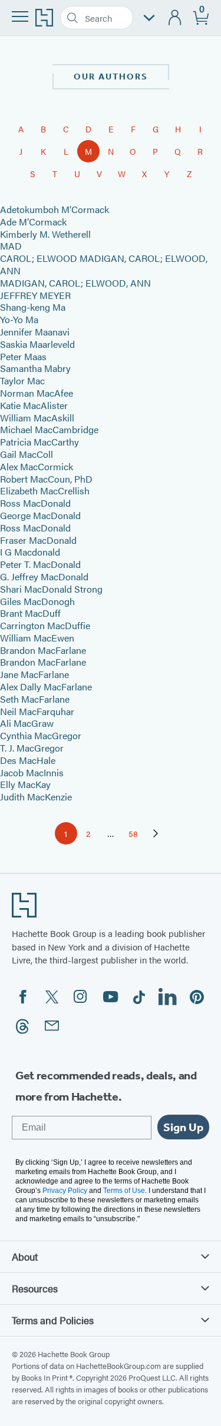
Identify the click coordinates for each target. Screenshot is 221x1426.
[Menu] (20, 16)
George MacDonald (40, 515)
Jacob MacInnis (32, 772)
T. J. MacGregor (32, 747)
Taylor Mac (22, 380)
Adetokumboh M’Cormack (54, 209)
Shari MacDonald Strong (51, 589)
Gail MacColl (26, 454)
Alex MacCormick (36, 466)
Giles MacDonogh (37, 601)
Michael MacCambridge (49, 429)
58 (136, 835)
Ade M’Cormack (33, 221)
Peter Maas (23, 356)
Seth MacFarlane (35, 699)
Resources (35, 1288)
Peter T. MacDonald (40, 564)
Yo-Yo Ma (19, 319)
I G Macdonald (30, 552)
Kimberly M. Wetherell (45, 234)
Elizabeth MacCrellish (45, 490)
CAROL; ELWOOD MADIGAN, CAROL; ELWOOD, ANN (103, 264)
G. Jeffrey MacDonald (44, 576)
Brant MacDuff (30, 613)
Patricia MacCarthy (39, 441)
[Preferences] (149, 18)
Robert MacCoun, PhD (46, 479)
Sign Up (183, 1127)
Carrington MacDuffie (45, 625)
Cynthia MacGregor (40, 735)
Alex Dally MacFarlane (46, 686)
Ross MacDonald (35, 503)
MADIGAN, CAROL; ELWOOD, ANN (75, 283)
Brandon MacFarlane (43, 650)
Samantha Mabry (35, 368)
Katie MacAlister (34, 405)
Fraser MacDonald (38, 540)
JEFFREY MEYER (35, 295)
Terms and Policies (53, 1320)
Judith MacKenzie (36, 796)
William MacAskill (37, 417)
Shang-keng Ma (32, 307)
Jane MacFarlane (34, 674)
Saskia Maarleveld (37, 344)
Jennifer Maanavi (35, 331)
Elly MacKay (25, 784)
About (25, 1256)
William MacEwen (37, 637)
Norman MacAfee (36, 393)
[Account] (175, 18)
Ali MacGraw (27, 723)
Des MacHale (27, 760)
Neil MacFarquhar (37, 711)
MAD (11, 245)
